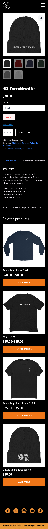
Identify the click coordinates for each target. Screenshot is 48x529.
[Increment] (10, 132)
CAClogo (17, 149)
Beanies (25, 143)
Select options (24, 282)
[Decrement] (4, 132)
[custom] (7, 511)
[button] (41, 18)
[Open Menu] (43, 5)
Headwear (7, 145)
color (5, 102)
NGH (24, 149)
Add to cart (25, 132)
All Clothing (16, 143)
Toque (29, 149)
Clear (9, 117)
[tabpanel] (24, 188)
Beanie (10, 149)
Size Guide (8, 124)
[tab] (10, 160)
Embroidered (35, 143)
